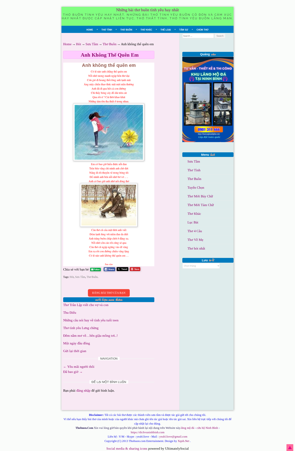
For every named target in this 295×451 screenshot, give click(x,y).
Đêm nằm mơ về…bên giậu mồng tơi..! (90, 335)
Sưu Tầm (92, 44)
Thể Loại (165, 29)
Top (289, 447)
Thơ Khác (146, 29)
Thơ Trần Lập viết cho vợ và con (85, 305)
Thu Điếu (69, 312)
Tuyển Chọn (195, 187)
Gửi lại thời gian (74, 351)
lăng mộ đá (187, 428)
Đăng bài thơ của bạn (108, 292)
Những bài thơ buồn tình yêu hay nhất (147, 10)
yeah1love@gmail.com (173, 436)
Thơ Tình (106, 29)
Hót (78, 44)
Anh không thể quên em (110, 55)
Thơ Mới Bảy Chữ (200, 196)
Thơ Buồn (126, 29)
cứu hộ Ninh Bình (207, 428)
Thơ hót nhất (196, 248)
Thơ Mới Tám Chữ (200, 205)
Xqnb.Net (183, 441)
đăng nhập (83, 390)
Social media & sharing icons (127, 448)
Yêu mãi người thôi (78, 366)
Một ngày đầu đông (76, 343)
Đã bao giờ (73, 372)
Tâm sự (183, 29)
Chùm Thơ (202, 29)
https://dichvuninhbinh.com (147, 432)
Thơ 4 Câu (194, 231)
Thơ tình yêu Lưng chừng (81, 328)
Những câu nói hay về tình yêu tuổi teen (90, 320)
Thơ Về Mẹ (195, 240)
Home (89, 29)
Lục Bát (192, 222)
